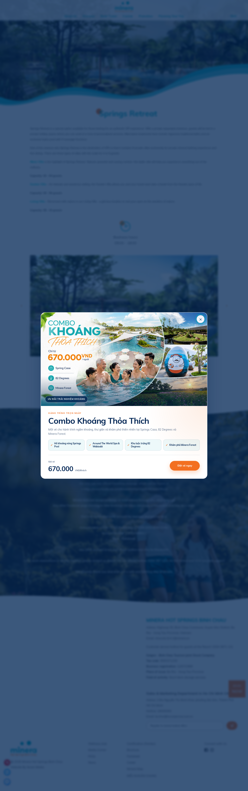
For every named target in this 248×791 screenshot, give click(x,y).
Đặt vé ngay (184, 465)
